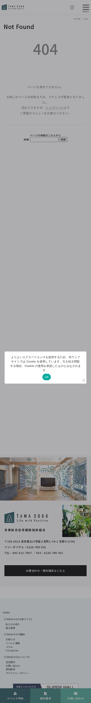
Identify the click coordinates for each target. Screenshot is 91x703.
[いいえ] (83, 380)
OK (47, 377)
